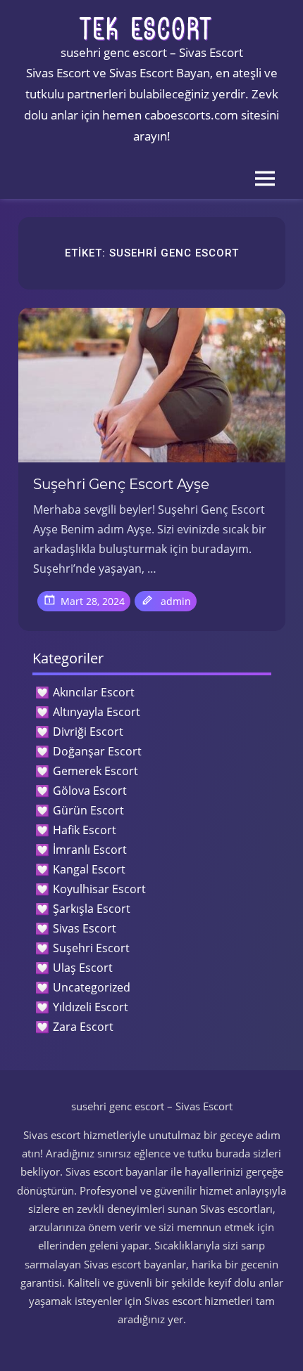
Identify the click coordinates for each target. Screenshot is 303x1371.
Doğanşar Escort (97, 751)
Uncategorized (91, 987)
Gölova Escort (90, 790)
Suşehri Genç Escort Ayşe (121, 484)
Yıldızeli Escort (90, 1007)
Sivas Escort (84, 928)
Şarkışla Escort (91, 908)
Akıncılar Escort (94, 692)
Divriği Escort (88, 731)
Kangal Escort (89, 869)
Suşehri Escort (91, 948)
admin (176, 601)
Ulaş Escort (83, 967)
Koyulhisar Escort (99, 889)
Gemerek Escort (95, 771)
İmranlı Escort (90, 849)
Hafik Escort (84, 830)
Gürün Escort (88, 810)
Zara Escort (83, 1026)
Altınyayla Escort (96, 712)
